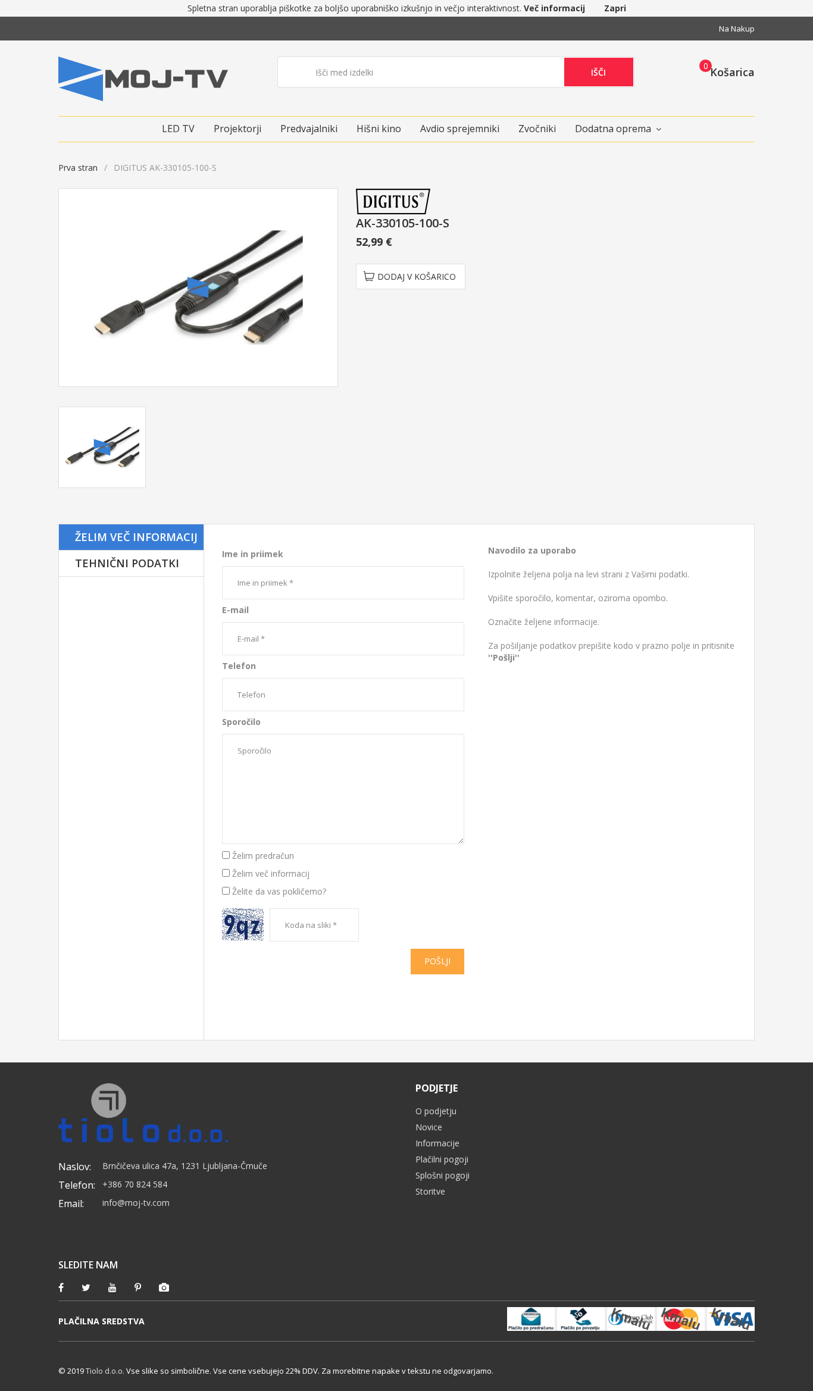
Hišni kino (379, 128)
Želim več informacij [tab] (136, 537)
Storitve (430, 1191)
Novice (428, 1127)
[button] (723, 71)
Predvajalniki (308, 128)
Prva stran (78, 167)
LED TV (178, 128)
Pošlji (437, 961)
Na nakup (737, 28)
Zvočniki (537, 128)
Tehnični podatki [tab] (127, 563)
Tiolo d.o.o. (105, 1370)
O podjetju (435, 1111)
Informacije (437, 1143)
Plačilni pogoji (441, 1159)
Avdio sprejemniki (459, 128)
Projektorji (237, 128)
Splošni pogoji (442, 1175)
